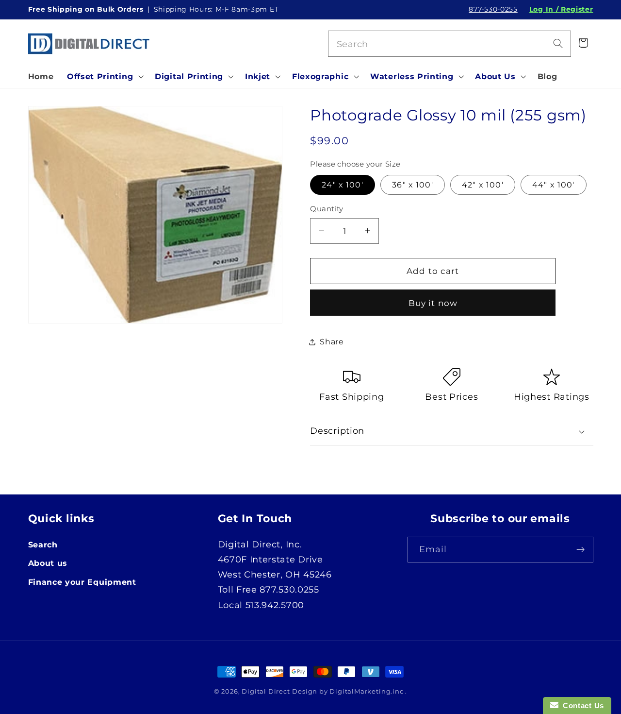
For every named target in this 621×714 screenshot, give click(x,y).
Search (43, 544)
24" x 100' (342, 184)
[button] (104, 76)
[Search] (558, 43)
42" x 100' (483, 184)
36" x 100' (412, 184)
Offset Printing (100, 76)
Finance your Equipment (82, 582)
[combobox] (449, 43)
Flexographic (320, 76)
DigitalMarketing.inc (367, 691)
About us (48, 563)
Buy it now (433, 303)
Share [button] (331, 341)
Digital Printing (189, 76)
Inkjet (257, 76)
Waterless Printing (411, 76)
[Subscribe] (580, 550)
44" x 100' (553, 184)
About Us (495, 76)
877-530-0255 (493, 9)
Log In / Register (561, 9)
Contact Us (581, 705)
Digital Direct (266, 691)
